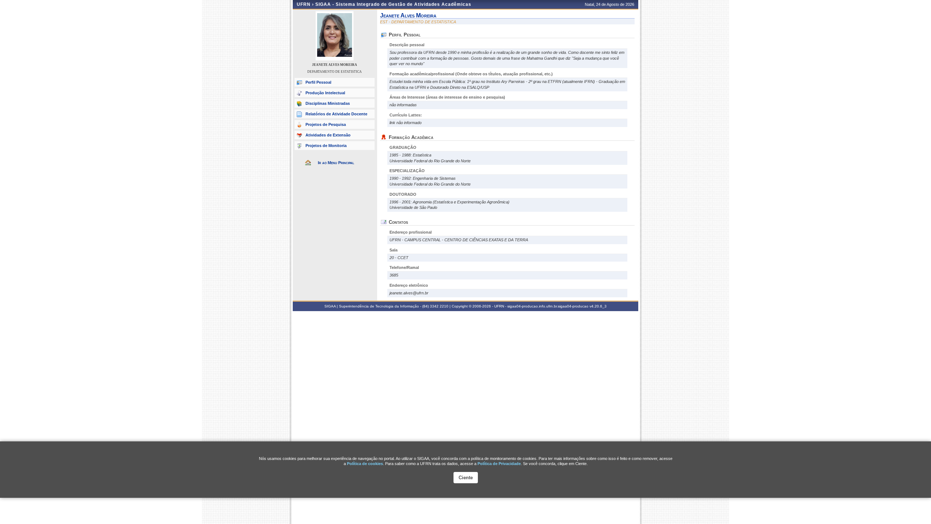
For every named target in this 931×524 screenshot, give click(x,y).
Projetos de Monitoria (326, 145)
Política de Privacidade (499, 463)
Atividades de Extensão (328, 135)
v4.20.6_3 (598, 306)
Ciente (466, 477)
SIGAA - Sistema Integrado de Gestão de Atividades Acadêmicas (393, 4)
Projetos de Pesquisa (325, 124)
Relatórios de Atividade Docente (336, 114)
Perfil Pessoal (318, 82)
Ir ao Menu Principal (336, 162)
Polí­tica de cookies (365, 463)
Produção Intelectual (325, 93)
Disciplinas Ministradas (327, 103)
